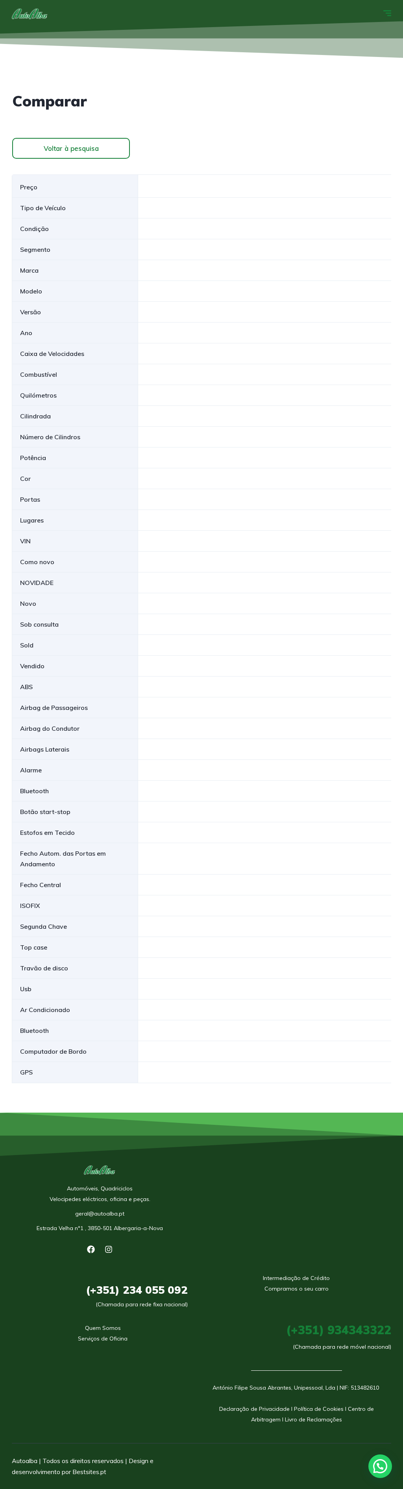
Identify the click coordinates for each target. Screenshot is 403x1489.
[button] (380, 1466)
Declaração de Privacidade (254, 1408)
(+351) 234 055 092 (137, 1289)
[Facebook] (91, 1249)
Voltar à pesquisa (71, 148)
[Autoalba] (30, 13)
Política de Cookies (319, 1408)
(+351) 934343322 (338, 1329)
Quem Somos (103, 1327)
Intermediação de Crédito (296, 1278)
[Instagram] (108, 1249)
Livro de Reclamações (313, 1419)
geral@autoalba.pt (99, 1213)
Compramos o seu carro (296, 1288)
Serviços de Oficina (103, 1338)
